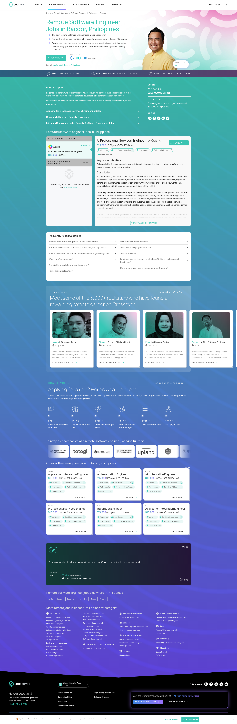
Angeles (103, 599)
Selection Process (101, 697)
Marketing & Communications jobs (170, 642)
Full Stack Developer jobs (93, 616)
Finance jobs (124, 655)
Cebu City (71, 599)
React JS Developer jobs (93, 632)
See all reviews (172, 292)
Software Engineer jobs (56, 633)
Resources (117, 4)
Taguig (93, 599)
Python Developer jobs (92, 629)
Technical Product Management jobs (171, 617)
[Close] (233, 719)
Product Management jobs (167, 620)
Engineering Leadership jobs (58, 617)
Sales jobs (160, 633)
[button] (92, 87)
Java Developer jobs (91, 620)
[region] (118, 719)
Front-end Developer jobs (93, 613)
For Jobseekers (56, 4)
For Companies (80, 4)
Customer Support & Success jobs (133, 627)
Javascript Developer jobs (93, 623)
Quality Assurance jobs (55, 627)
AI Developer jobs (53, 636)
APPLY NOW (54, 57)
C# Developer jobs (54, 646)
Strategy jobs (125, 646)
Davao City (83, 599)
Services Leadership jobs (129, 630)
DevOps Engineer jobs (55, 656)
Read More (51, 104)
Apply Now (176, 142)
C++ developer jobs (54, 649)
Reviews (100, 4)
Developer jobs (52, 652)
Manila (50, 599)
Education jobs (162, 652)
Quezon (60, 599)
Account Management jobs (167, 630)
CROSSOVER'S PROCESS (170, 383)
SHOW (86, 162)
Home (48, 13)
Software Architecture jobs (94, 648)
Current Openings (61, 13)
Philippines (93, 13)
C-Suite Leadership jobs (129, 617)
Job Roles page (70, 187)
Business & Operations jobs (130, 642)
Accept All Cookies (190, 719)
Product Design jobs (54, 623)
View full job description (144, 223)
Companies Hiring (65, 697)
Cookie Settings (171, 719)
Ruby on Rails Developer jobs (95, 636)
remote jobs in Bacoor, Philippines (66, 65)
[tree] (83, 256)
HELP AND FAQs (18, 704)
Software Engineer (78, 13)
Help (211, 4)
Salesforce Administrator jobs (58, 630)
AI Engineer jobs (52, 640)
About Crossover (65, 693)
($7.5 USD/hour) (125, 145)
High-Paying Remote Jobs (104, 693)
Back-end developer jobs (56, 643)
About (37, 4)
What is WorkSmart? (66, 705)
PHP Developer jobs (91, 626)
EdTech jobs (161, 655)
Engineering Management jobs (58, 620)
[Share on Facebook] (154, 118)
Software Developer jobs (93, 639)
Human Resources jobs (129, 639)
